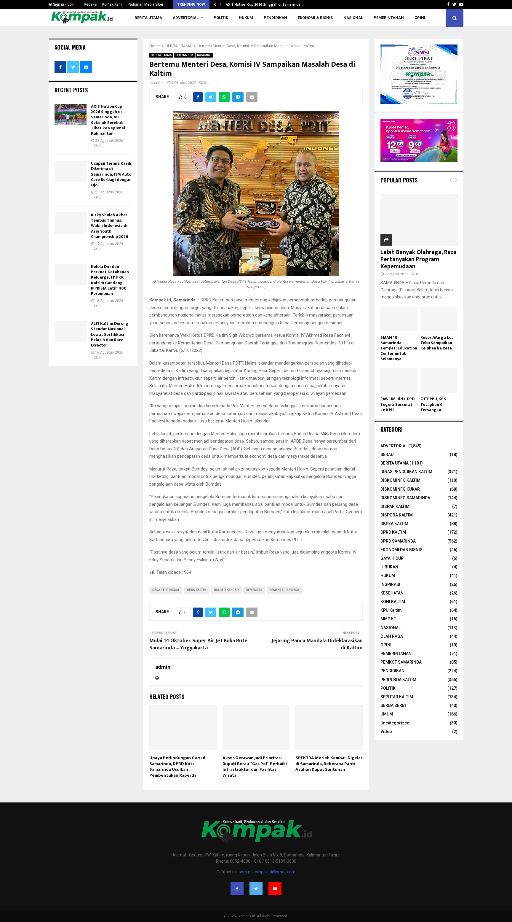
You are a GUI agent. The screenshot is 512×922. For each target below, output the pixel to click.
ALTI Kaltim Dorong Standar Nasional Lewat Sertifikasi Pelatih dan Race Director (109, 334)
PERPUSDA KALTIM (398, 679)
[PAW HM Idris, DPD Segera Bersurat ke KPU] (398, 380)
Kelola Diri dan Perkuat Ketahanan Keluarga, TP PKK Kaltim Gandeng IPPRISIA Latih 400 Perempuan (110, 280)
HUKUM (246, 17)
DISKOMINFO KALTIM (400, 480)
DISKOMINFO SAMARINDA (405, 497)
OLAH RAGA (391, 636)
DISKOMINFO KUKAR (400, 489)
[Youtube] (274, 888)
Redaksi (90, 4)
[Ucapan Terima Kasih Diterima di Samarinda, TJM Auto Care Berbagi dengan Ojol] (71, 171)
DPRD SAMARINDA (398, 541)
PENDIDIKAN (275, 17)
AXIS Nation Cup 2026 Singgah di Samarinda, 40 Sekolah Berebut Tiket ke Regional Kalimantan (108, 120)
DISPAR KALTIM (394, 506)
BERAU (386, 454)
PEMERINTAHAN (389, 17)
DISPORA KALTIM (396, 515)
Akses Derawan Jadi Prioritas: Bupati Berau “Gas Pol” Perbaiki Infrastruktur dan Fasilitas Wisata (255, 766)
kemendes (254, 590)
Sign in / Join (63, 4)
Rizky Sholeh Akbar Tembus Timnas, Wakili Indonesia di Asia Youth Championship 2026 (109, 226)
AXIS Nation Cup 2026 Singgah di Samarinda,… (265, 4)
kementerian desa (284, 590)
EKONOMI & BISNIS (315, 17)
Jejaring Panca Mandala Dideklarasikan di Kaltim (317, 644)
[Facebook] (237, 888)
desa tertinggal (166, 590)
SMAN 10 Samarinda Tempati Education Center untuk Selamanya (398, 348)
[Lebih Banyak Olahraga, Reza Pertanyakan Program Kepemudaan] (418, 219)
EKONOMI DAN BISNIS (401, 549)
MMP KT (388, 618)
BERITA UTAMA (148, 17)
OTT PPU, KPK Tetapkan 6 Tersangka (433, 404)
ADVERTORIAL (186, 17)
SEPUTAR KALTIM (396, 696)
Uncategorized (394, 723)
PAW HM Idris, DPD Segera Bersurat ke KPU (397, 404)
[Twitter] (256, 888)
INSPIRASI (390, 584)
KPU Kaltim (391, 610)
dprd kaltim (197, 590)
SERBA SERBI (393, 705)
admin (159, 83)
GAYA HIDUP (392, 558)
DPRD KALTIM (184, 55)
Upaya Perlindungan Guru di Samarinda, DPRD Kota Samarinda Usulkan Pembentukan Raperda (178, 766)
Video (386, 731)
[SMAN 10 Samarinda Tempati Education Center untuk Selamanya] (398, 319)
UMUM (386, 714)
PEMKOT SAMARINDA (401, 662)
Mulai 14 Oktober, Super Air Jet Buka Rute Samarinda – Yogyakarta (198, 644)
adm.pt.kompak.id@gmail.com (267, 871)
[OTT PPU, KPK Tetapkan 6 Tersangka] (438, 380)
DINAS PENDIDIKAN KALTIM (406, 471)
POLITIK (221, 17)
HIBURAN (389, 567)
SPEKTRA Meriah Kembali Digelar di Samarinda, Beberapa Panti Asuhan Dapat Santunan (328, 763)
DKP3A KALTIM (394, 523)
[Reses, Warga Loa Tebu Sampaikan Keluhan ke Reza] (438, 319)
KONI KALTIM (392, 601)
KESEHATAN (392, 593)
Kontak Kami (112, 4)
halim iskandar (226, 590)
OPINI (420, 17)
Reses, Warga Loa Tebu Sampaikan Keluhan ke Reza (437, 343)
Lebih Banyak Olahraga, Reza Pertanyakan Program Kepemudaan (418, 259)
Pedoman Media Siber (145, 4)
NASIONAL (353, 17)
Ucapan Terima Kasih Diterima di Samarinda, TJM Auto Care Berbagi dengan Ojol (111, 174)
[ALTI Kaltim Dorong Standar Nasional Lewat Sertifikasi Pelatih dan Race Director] (71, 331)
